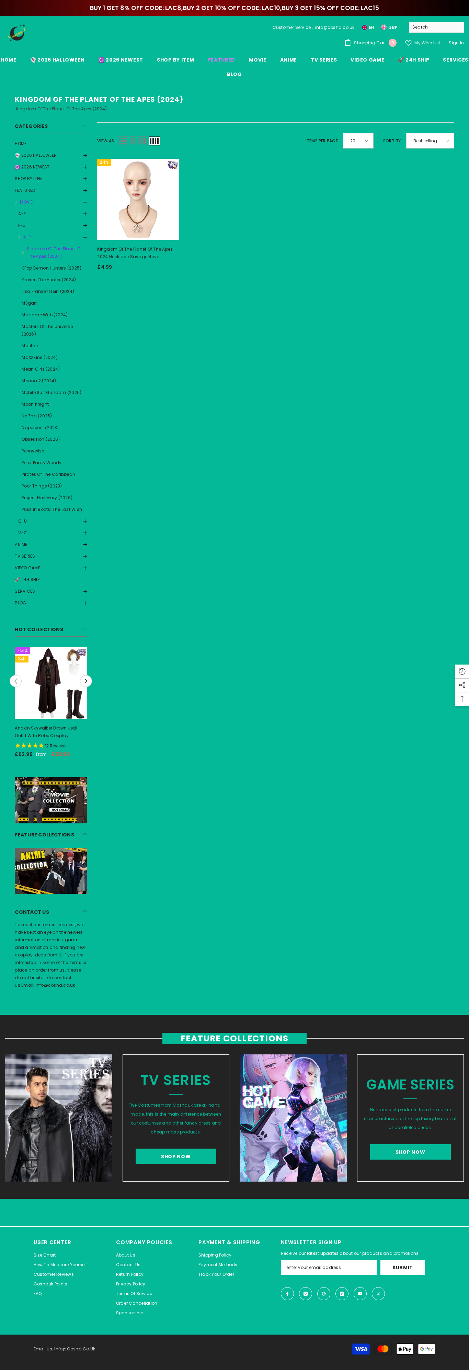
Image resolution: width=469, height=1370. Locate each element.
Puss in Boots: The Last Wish (52, 509)
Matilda (30, 346)
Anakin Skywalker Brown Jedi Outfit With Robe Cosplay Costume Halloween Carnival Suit (46, 732)
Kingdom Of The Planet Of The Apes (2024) (54, 252)
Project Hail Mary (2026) (47, 498)
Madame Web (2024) (45, 315)
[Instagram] (305, 1293)
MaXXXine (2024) (40, 357)
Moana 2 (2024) (39, 381)
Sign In (456, 43)
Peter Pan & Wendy (41, 462)
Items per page (322, 141)
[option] (51, 705)
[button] (51, 167)
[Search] (436, 27)
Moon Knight (35, 404)
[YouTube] (360, 1293)
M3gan (29, 303)
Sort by (392, 141)
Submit (402, 1267)
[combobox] (431, 27)
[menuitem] (51, 144)
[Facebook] (287, 1293)
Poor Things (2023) (42, 486)
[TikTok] (341, 1293)
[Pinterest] (323, 1293)
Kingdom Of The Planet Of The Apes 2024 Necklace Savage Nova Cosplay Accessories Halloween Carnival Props (135, 253)
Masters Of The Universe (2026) (47, 330)
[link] (51, 800)
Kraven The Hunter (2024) (49, 280)
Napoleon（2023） (41, 427)
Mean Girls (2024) (41, 369)
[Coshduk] (58, 1118)
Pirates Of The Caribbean (48, 474)
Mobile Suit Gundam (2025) (51, 392)
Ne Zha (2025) (37, 416)
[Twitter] (378, 1293)
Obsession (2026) (41, 439)
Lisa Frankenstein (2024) (48, 291)
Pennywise (33, 451)
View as (105, 141)
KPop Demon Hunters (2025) (51, 268)
